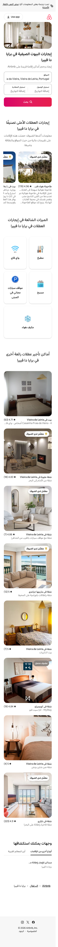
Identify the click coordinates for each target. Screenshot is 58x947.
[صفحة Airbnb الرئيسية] (49, 17)
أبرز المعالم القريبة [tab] (16, 851)
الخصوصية (32, 931)
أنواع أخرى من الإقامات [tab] (41, 851)
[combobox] (27, 79)
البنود (21, 931)
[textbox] (39, 91)
